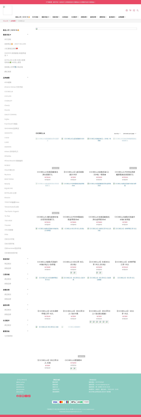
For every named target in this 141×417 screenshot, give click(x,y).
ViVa (6, 234)
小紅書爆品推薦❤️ (11, 48)
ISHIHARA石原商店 (12, 128)
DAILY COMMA (10, 114)
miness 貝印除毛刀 (11, 151)
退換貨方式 (56, 389)
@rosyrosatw (20, 389)
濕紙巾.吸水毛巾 (37, 379)
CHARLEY (8, 101)
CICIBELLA (21, 21)
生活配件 (74, 17)
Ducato (7, 110)
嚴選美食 (102, 17)
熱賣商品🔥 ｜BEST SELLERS (15, 44)
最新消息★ (45, 17)
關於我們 (55, 382)
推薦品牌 (8, 268)
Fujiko (7, 119)
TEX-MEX (8, 220)
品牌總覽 (121, 17)
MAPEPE (8, 147)
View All (5, 21)
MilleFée (8, 156)
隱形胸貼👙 (35, 374)
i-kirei (7, 137)
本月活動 (35, 17)
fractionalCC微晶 (11, 124)
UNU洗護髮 (9, 230)
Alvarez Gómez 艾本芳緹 (14, 87)
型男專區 (34, 384)
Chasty (7, 105)
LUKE (7, 142)
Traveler (8, 225)
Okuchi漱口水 (10, 170)
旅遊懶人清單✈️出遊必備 (14, 67)
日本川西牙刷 (9, 244)
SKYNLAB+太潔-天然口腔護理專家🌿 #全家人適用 (15, 61)
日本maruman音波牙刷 (13, 248)
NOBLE (7, 165)
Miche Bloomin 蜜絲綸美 (14, 161)
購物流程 (55, 384)
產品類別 (8, 279)
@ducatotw (19, 392)
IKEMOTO (8, 133)
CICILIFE (8, 96)
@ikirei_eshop (20, 382)
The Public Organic (12, 211)
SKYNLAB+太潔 (10, 193)
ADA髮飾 (8, 82)
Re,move (8, 174)
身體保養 (84, 17)
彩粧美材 (55, 17)
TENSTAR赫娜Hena (12, 202)
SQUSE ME (9, 188)
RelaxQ (7, 184)
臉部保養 (93, 17)
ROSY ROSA (9, 179)
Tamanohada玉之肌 (12, 207)
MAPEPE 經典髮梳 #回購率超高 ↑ (15, 54)
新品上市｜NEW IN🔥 (23, 17)
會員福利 (112, 17)
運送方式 (55, 387)
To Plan (7, 216)
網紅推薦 (8, 71)
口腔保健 (65, 17)
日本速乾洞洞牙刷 (11, 253)
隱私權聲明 (56, 392)
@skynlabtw (20, 384)
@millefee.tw (20, 387)
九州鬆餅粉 (9, 336)
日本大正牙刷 (9, 239)
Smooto (7, 197)
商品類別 (8, 263)
